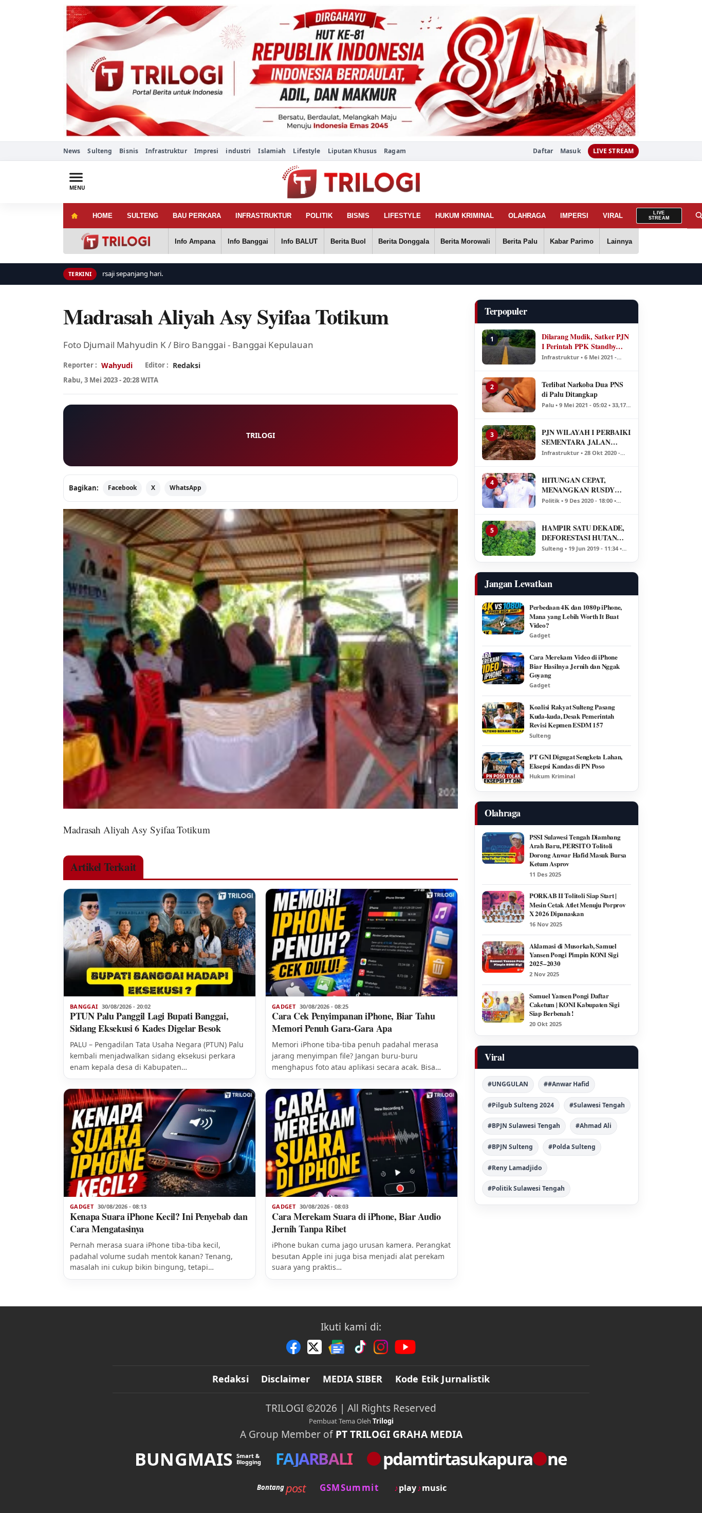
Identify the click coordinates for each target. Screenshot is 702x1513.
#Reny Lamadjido (515, 1167)
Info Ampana (195, 241)
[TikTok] (360, 1347)
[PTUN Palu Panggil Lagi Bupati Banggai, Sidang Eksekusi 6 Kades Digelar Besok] (159, 943)
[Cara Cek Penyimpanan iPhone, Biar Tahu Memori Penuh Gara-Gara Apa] (361, 943)
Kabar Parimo (572, 241)
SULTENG (142, 216)
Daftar (543, 151)
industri (238, 151)
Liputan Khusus (352, 151)
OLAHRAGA (527, 216)
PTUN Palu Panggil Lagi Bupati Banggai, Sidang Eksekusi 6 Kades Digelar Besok (149, 1022)
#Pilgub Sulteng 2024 (521, 1105)
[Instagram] (381, 1347)
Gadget (283, 1006)
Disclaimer (285, 1379)
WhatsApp (185, 487)
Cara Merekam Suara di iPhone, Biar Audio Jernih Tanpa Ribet (356, 1222)
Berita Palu (520, 241)
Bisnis (128, 151)
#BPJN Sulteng (510, 1146)
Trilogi (383, 1421)
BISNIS (358, 216)
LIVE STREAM (613, 151)
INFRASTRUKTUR (263, 216)
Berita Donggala (403, 241)
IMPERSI (574, 216)
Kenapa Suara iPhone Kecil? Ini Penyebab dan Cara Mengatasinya (159, 1222)
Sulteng (99, 151)
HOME (103, 216)
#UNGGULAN (508, 1084)
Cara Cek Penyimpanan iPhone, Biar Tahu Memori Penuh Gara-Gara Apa (353, 1022)
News (71, 151)
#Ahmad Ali (594, 1125)
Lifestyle (306, 151)
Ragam (395, 151)
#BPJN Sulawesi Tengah (524, 1125)
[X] (314, 1347)
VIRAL (613, 216)
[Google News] (337, 1347)
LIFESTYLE (402, 216)
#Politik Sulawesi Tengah (526, 1188)
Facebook (122, 487)
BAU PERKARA (197, 216)
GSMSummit (349, 1487)
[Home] (74, 215)
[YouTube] (405, 1347)
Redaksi (230, 1379)
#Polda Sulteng (572, 1146)
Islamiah (272, 151)
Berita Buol (348, 241)
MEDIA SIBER (353, 1379)
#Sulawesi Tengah (597, 1105)
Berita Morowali (465, 241)
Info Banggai (248, 241)
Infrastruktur (166, 151)
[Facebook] (293, 1347)
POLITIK (319, 216)
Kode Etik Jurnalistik (442, 1379)
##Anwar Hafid (566, 1084)
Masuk (570, 151)
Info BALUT (299, 241)
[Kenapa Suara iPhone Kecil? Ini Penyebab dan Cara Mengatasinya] (159, 1143)
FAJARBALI (313, 1459)
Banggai (84, 1006)
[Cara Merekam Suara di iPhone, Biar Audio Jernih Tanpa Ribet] (361, 1143)
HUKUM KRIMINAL (464, 216)
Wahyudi (117, 365)
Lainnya (619, 241)
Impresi (206, 151)
